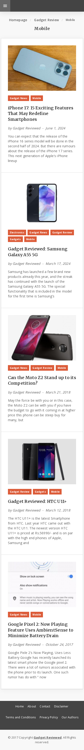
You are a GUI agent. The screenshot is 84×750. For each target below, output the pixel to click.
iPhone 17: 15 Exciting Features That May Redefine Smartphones (40, 113)
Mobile (36, 98)
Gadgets (15, 239)
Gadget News (19, 98)
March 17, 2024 (58, 263)
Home (19, 706)
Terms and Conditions (21, 717)
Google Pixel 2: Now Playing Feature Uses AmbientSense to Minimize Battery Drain (41, 630)
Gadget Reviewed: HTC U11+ (37, 501)
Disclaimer (61, 706)
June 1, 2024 (55, 128)
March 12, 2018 (58, 510)
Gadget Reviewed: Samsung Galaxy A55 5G (37, 251)
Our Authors (70, 717)
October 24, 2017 (59, 644)
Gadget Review (46, 20)
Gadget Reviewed (26, 128)
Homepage (18, 20)
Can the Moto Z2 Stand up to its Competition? (42, 380)
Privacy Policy (49, 717)
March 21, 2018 (58, 392)
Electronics (17, 232)
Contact (45, 706)
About (32, 706)
